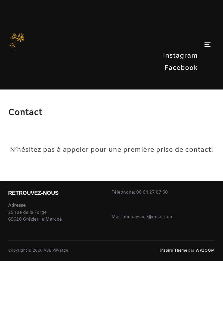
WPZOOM (205, 250)
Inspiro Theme (173, 250)
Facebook (181, 68)
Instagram (180, 55)
